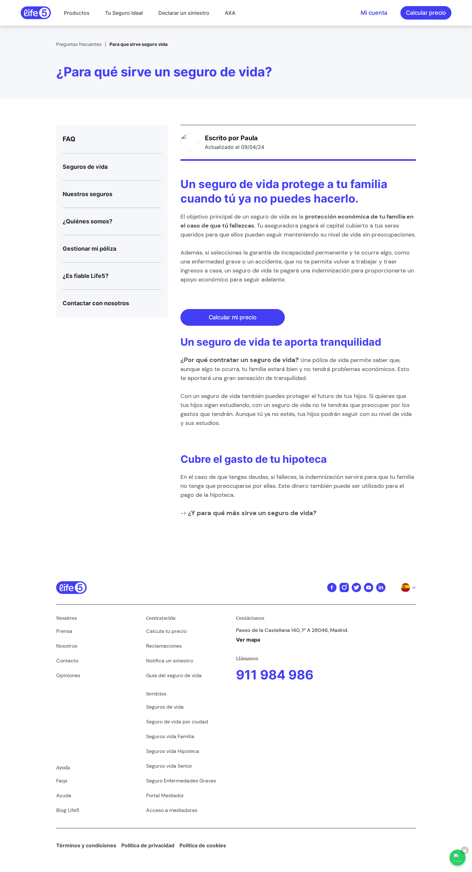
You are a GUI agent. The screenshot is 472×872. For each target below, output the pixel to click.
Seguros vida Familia (170, 736)
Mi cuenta (374, 12)
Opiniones (68, 675)
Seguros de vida (165, 707)
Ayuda (63, 795)
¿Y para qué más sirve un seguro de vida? (252, 513)
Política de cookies (202, 845)
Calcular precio (426, 12)
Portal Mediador (165, 795)
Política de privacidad (147, 845)
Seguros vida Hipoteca (172, 751)
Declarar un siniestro (183, 13)
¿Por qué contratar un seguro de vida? (239, 360)
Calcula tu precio (166, 631)
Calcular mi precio (233, 317)
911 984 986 (274, 675)
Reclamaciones (164, 646)
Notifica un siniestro (169, 660)
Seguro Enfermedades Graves (181, 780)
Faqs (61, 780)
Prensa (64, 631)
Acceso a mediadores (171, 810)
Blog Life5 (67, 810)
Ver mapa (248, 639)
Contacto (67, 660)
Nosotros (66, 646)
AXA (230, 13)
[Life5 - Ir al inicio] (36, 12)
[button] (76, 13)
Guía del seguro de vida (174, 675)
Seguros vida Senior (169, 766)
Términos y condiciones (86, 845)
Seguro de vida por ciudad (177, 721)
